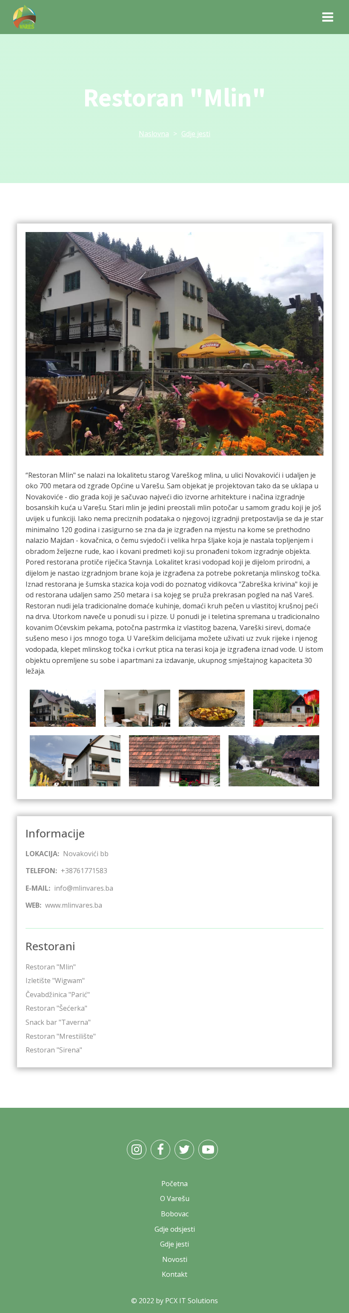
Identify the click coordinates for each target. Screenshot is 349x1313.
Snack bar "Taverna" (58, 1022)
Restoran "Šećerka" (56, 1008)
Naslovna (154, 133)
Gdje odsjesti (174, 1229)
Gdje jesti (195, 133)
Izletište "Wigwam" (55, 980)
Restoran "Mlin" (51, 967)
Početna (174, 1183)
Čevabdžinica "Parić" (58, 994)
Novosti (174, 1259)
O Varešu (174, 1198)
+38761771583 (84, 870)
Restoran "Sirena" (54, 1050)
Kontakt (174, 1274)
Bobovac (175, 1213)
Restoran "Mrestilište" (61, 1036)
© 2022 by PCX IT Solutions (174, 1300)
